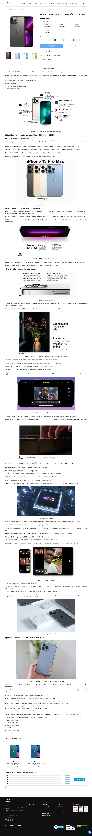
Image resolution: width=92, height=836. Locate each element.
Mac (36, 3)
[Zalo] (89, 832)
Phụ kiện (58, 3)
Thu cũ (71, 3)
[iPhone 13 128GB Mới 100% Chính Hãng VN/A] (35, 750)
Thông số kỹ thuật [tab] (49, 68)
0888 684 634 (15, 815)
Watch (45, 3)
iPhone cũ (30, 3)
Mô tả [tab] (39, 68)
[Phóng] (7, 48)
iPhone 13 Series (26, 9)
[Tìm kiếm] (83, 3)
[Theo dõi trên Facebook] (6, 820)
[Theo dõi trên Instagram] (9, 820)
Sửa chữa (64, 3)
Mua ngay (51, 46)
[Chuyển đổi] (41, 52)
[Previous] (7, 31)
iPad (40, 3)
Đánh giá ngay (79, 779)
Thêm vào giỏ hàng (75, 46)
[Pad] (9, 3)
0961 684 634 (14, 813)
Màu (41, 36)
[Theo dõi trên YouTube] (11, 820)
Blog (75, 3)
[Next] (35, 31)
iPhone (23, 3)
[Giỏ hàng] (86, 3)
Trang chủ (8, 9)
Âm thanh (51, 3)
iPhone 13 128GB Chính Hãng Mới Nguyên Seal (14, 764)
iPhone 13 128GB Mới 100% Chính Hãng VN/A (35, 764)
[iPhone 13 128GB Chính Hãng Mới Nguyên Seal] (14, 750)
